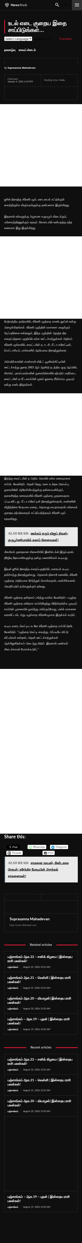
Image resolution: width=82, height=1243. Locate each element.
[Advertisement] (41, 145)
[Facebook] (12, 93)
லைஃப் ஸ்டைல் (27, 50)
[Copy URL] (61, 93)
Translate (65, 39)
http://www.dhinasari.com (23, 925)
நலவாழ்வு (10, 50)
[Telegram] (41, 93)
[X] (21, 93)
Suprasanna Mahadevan (22, 67)
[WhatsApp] (31, 93)
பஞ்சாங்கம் (13, 967)
